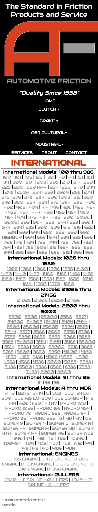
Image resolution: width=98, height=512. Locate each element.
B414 (38, 393)
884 (31, 252)
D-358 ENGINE (62, 469)
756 (64, 242)
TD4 (29, 443)
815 (53, 247)
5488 (10, 366)
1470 (88, 273)
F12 (89, 398)
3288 (84, 336)
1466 (62, 273)
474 (21, 217)
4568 (9, 361)
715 (19, 242)
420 (67, 207)
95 (57, 382)
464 (9, 217)
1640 (88, 278)
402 (8, 207)
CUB (56, 393)
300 (53, 197)
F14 (12, 403)
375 (54, 202)
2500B (50, 326)
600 (42, 227)
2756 (9, 336)
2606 (54, 331)
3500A (87, 341)
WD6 (57, 448)
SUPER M (39, 428)
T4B (39, 438)
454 (72, 212)
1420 (6, 273)
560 (86, 222)
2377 (81, 316)
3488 (70, 341)
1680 (69, 283)
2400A (15, 321)
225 (6, 187)
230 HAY (37, 187)
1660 (41, 283)
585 (29, 227)
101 (18, 177)
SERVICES (22, 152)
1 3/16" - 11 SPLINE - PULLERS (36, 479)
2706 (84, 331)
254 (37, 192)
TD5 (41, 443)
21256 (57, 300)
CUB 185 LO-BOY (33, 398)
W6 (25, 448)
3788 (8, 351)
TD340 (77, 438)
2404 (52, 321)
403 (20, 207)
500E (10, 222)
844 (7, 252)
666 (41, 237)
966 (77, 252)
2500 (13, 326)
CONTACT (76, 152)
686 (88, 237)
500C (83, 217)
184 (5, 182)
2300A (49, 316)
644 (35, 232)
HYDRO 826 (47, 413)
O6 (88, 418)
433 (12, 212)
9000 (64, 371)
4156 (11, 356)
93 (48, 382)
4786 (38, 361)
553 (73, 222)
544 (62, 222)
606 (55, 227)
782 (87, 242)
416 (55, 207)
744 (53, 242)
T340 (16, 438)
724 (30, 242)
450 (48, 212)
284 (40, 197)
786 (29, 247)
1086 (40, 268)
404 (33, 207)
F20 (24, 403)
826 (76, 247)
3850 (55, 351)
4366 (52, 356)
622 (88, 227)
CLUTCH (48, 109)
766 (76, 242)
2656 (69, 331)
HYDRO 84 (75, 413)
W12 (78, 443)
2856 (54, 336)
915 (66, 252)
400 (91, 202)
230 (18, 187)
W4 (88, 443)
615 (66, 227)
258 (48, 192)
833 (88, 247)
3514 (9, 346)
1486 (20, 278)
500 (69, 217)
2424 (67, 321)
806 (41, 247)
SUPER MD (63, 428)
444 (36, 212)
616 (77, 227)
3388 (8, 341)
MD (68, 418)
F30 (36, 403)
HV (54, 403)
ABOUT (49, 152)
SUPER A (36, 423)
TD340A (12, 443)
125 (39, 177)
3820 (39, 351)
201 (30, 182)
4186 (38, 356)
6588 (56, 366)
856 (19, 252)
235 (66, 187)
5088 (70, 361)
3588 (23, 346)
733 (41, 242)
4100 (86, 351)
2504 (68, 326)
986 (89, 252)
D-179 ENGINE (55, 459)
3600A (56, 346)
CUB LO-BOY (68, 398)
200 (17, 182)
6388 (41, 366)
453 (60, 212)
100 (7, 177)
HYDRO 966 (42, 418)
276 (17, 197)
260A (62, 192)
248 (9, 192)
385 (78, 202)
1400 (82, 268)
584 (18, 227)
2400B (35, 321)
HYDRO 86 (14, 418)
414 (45, 207)
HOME (49, 100)
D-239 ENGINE (36, 464)
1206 (54, 268)
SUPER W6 (52, 433)
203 (41, 182)
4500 (82, 356)
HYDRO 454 (77, 408)
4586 (24, 361)
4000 (71, 351)
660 (72, 232)
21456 (73, 300)
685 (76, 237)
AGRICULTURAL (48, 132)
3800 (23, 351)
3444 (55, 341)
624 (11, 232)
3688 (87, 346)
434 (24, 212)
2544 (10, 331)
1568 (47, 278)
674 (53, 237)
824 (64, 247)
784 (7, 247)
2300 (31, 316)
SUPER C (58, 423)
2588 (39, 331)
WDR (70, 448)
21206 (41, 300)
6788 (70, 366)
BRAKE (48, 121)
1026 (12, 268)
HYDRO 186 (48, 408)
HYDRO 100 (73, 403)
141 (71, 177)
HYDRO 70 (19, 413)
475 (32, 217)
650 (47, 232)
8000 (47, 371)
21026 (24, 300)
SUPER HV (14, 428)
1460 (48, 273)
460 (84, 212)
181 (89, 177)
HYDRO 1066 (19, 408)
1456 (34, 273)
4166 (24, 356)
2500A (31, 326)
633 (23, 232)
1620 (74, 278)
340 (6, 202)
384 (66, 202)
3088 (70, 336)
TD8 (65, 443)
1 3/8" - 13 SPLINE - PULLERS (60, 482)
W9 (35, 448)
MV (78, 418)
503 (25, 222)
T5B (61, 438)
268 (76, 192)
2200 (15, 316)
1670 (55, 283)
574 (6, 227)
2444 (82, 321)
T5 (51, 438)
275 (5, 197)
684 (64, 237)
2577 (25, 331)
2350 (66, 316)
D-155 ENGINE (23, 459)
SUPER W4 (26, 433)
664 (29, 237)
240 (78, 187)
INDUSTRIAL (48, 144)
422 (79, 207)
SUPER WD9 (80, 433)
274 (88, 192)
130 (50, 177)
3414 (41, 341)
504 (37, 222)
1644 (28, 283)
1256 (68, 268)
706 (8, 242)
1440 (20, 273)
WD (45, 448)
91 (39, 382)
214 (76, 182)
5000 (54, 361)
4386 (66, 356)
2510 (82, 326)
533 (50, 222)
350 (18, 202)
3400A (25, 341)
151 (80, 177)
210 (66, 182)
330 (88, 197)
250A (23, 192)
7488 (31, 371)
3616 (73, 346)
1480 (6, 278)
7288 (84, 366)
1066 (26, 268)
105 (28, 177)
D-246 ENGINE (70, 464)
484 (44, 217)
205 (54, 182)
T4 (29, 438)
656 (60, 232)
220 (88, 182)
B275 (23, 393)
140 (61, 177)
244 (90, 187)
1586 (60, 278)
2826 (39, 336)
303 (65, 197)
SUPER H (81, 423)
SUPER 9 (13, 423)
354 (31, 202)
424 (91, 207)
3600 (38, 346)
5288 (85, 361)
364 (43, 202)
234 (54, 187)
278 (28, 197)
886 (55, 252)
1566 (34, 278)
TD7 (53, 443)
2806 (25, 336)
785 (18, 247)
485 (56, 217)
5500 (25, 366)
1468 (75, 273)
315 (77, 197)
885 (43, 252)
